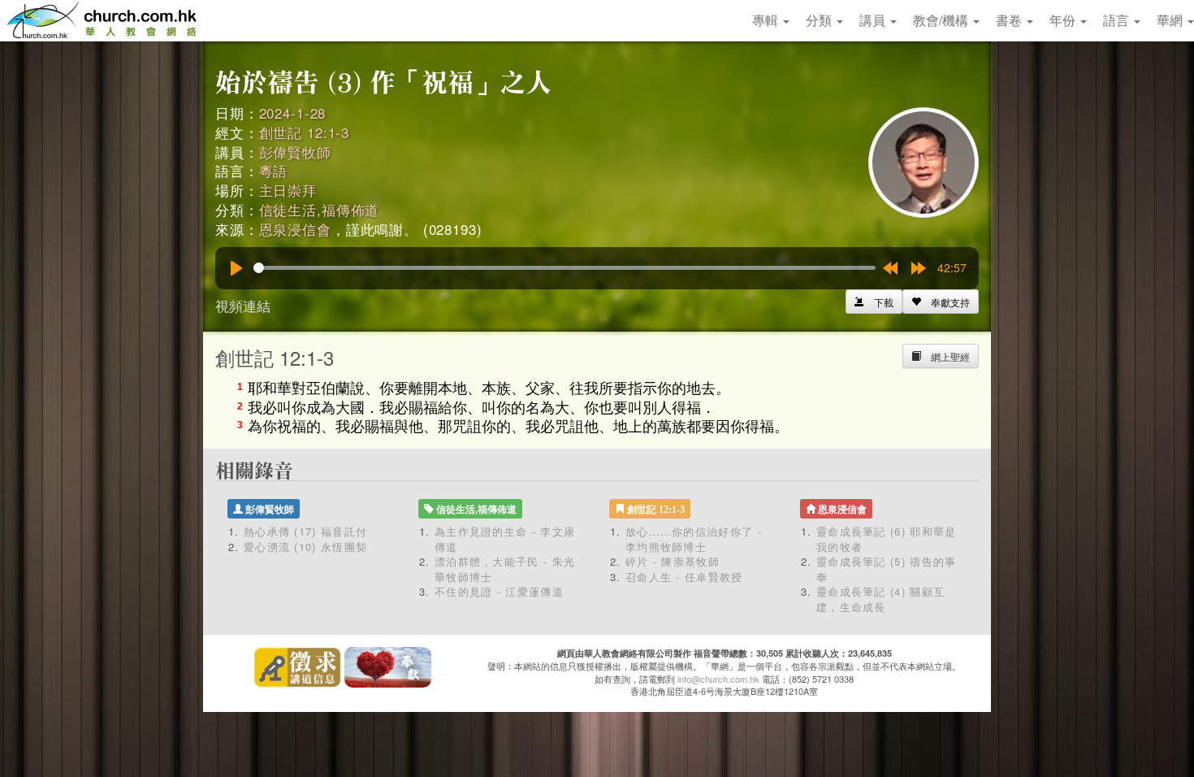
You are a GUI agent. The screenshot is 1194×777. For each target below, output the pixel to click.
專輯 (766, 20)
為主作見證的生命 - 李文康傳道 (505, 538)
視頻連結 (242, 305)
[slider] (564, 268)
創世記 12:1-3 (304, 132)
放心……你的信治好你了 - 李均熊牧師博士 (693, 538)
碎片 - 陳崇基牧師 (672, 561)
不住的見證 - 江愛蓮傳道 (499, 591)
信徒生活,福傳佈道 (319, 209)
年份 (1064, 20)
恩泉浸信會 (295, 229)
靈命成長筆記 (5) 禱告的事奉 (886, 568)
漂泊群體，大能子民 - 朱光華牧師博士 (505, 568)
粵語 (273, 170)
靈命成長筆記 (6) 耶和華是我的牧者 (886, 538)
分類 (820, 20)
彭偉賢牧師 (295, 151)
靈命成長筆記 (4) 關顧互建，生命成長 (880, 599)
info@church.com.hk (718, 678)
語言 (1117, 20)
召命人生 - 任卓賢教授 (684, 576)
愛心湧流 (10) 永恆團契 (305, 546)
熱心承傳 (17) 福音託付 (305, 531)
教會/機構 (942, 20)
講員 (874, 20)
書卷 (1010, 20)
